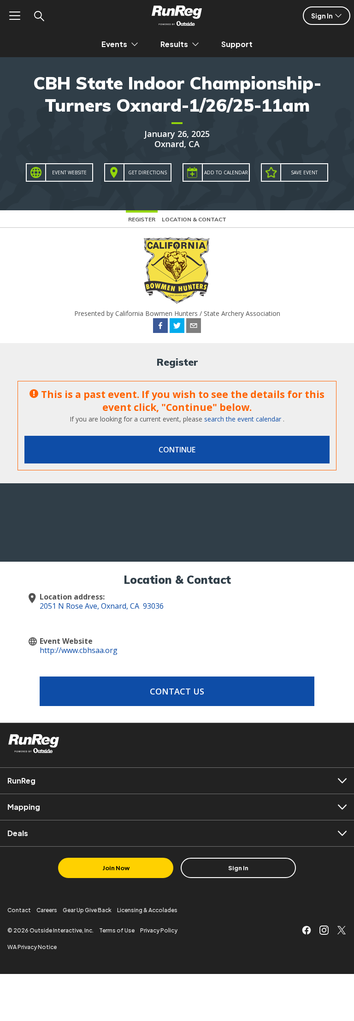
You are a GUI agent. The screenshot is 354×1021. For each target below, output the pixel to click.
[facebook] (160, 327)
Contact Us (177, 691)
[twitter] (177, 327)
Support (237, 44)
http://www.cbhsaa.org (79, 650)
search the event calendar (242, 419)
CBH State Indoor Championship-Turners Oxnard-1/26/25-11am (177, 94)
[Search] (39, 15)
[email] (193, 327)
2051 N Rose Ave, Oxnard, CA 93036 (102, 606)
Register (141, 219)
